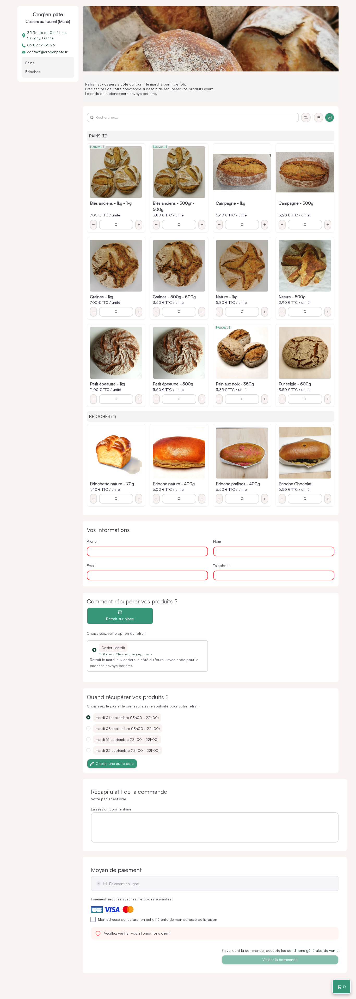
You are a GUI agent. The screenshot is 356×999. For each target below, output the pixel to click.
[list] (318, 117)
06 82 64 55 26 (41, 45)
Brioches (32, 71)
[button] (94, 649)
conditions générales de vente (313, 950)
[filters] (306, 117)
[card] (329, 117)
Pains (29, 62)
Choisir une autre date (115, 763)
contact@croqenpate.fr (47, 52)
